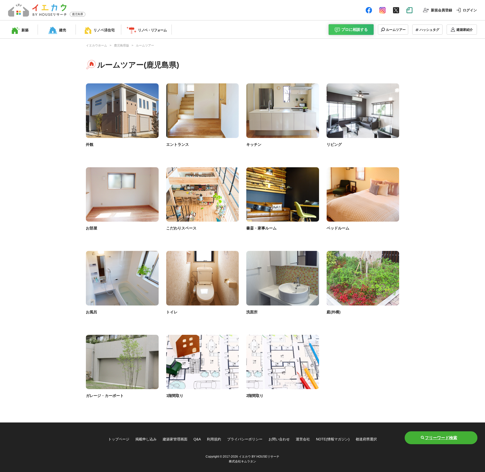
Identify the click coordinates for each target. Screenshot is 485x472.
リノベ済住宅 (104, 30)
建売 (62, 30)
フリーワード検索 (441, 438)
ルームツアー (396, 30)
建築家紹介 (464, 30)
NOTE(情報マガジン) (333, 439)
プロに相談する (354, 29)
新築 (25, 30)
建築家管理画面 (175, 439)
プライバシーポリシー (244, 439)
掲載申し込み (146, 439)
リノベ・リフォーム (152, 30)
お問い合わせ (279, 439)
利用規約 (214, 439)
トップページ (118, 439)
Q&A (197, 439)
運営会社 (303, 439)
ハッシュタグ (429, 30)
